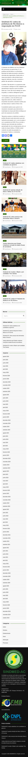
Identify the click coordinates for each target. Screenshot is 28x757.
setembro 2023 (6, 468)
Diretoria (5, 630)
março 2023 (6, 487)
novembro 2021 (6, 538)
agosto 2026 (6, 356)
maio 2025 (5, 404)
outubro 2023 (6, 464)
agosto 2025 (6, 394)
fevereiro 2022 (6, 528)
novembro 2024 (6, 423)
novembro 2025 (6, 385)
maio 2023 (5, 480)
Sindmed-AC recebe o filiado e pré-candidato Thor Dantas (14, 346)
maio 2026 (5, 366)
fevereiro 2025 (6, 413)
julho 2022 (5, 512)
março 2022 (6, 525)
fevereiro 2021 (6, 566)
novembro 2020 (6, 576)
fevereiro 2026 (6, 375)
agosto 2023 (6, 471)
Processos (5, 642)
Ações (16, 29)
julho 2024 (5, 436)
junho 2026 (5, 362)
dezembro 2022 (6, 496)
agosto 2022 (6, 509)
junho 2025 (5, 401)
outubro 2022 (6, 503)
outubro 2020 (6, 579)
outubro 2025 (6, 388)
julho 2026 (5, 359)
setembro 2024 (6, 429)
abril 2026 (5, 369)
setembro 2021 (6, 544)
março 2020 (6, 601)
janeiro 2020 (6, 608)
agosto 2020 (6, 586)
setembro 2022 (6, 506)
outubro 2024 (6, 426)
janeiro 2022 (6, 531)
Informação (5, 639)
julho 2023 (5, 474)
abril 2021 (5, 560)
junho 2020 (5, 592)
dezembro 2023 (6, 458)
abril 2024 (5, 445)
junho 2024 (5, 439)
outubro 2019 (6, 617)
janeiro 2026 (6, 378)
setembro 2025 (6, 391)
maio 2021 (5, 557)
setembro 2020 (6, 582)
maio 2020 (5, 595)
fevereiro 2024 (6, 452)
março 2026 (6, 372)
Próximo (21, 140)
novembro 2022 (6, 499)
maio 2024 (5, 442)
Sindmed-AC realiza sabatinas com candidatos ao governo (11, 326)
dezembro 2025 (6, 382)
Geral (19, 29)
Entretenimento (6, 633)
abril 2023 (5, 484)
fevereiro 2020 (6, 605)
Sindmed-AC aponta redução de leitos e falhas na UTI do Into (12, 331)
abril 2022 (5, 522)
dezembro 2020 (6, 573)
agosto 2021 (6, 547)
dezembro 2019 (6, 611)
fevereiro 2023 (6, 490)
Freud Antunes (7, 167)
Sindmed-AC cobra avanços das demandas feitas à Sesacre (13, 336)
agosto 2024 (6, 433)
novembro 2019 (6, 614)
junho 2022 (5, 515)
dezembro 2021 (6, 534)
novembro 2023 (6, 461)
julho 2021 (5, 550)
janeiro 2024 (6, 455)
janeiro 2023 (6, 493)
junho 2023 (5, 477)
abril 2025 (5, 407)
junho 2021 (5, 554)
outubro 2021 (6, 541)
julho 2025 (5, 398)
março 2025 (6, 410)
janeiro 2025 (6, 417)
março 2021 (6, 563)
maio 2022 (5, 519)
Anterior (6, 140)
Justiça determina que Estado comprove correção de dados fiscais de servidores (14, 245)
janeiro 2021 (6, 570)
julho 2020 (5, 589)
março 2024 (6, 448)
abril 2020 (5, 598)
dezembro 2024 (6, 420)
